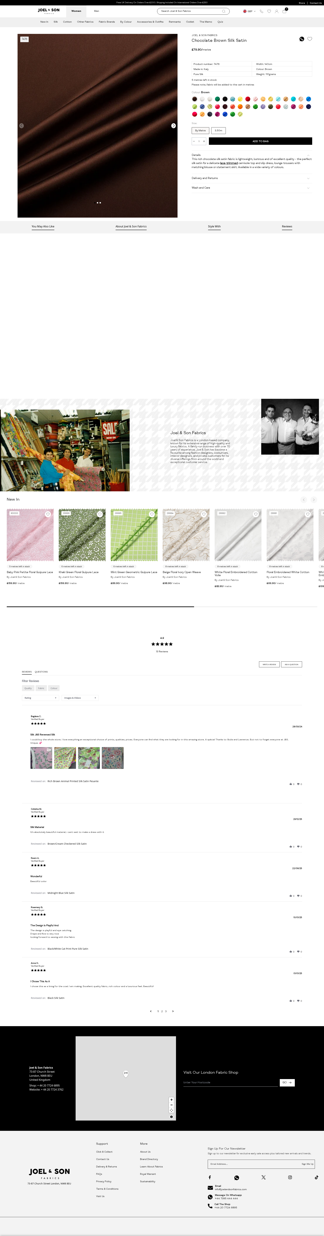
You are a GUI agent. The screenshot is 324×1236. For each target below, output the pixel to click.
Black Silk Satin (56, 998)
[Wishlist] (269, 11)
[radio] (28, 688)
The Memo (205, 22)
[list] (162, 759)
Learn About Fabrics (151, 1167)
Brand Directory (149, 1159)
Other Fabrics (85, 22)
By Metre (200, 131)
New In (44, 22)
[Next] (313, 499)
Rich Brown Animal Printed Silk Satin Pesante (73, 781)
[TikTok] (317, 1177)
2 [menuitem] (162, 1011)
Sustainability (147, 1182)
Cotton (67, 22)
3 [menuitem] (166, 1011)
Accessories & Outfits (150, 22)
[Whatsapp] (236, 1177)
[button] (290, 784)
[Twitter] (264, 1177)
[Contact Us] (261, 11)
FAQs (99, 1174)
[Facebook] (210, 1177)
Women (76, 11)
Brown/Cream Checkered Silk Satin (67, 843)
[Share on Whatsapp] (302, 39)
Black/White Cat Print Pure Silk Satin (68, 948)
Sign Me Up (308, 1164)
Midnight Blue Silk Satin (61, 893)
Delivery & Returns (106, 1167)
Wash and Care (201, 188)
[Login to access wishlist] (309, 39)
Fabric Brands (107, 22)
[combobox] (40, 698)
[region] (126, 1078)
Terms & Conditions (107, 1189)
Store (302, 3)
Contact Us (316, 3)
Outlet (190, 22)
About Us (145, 1152)
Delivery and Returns (205, 178)
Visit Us (100, 1196)
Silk (56, 22)
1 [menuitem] (158, 1011)
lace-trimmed (229, 163)
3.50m (218, 131)
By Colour (126, 22)
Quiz (220, 22)
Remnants (175, 22)
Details (196, 155)
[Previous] (303, 499)
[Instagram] (290, 1177)
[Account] (276, 11)
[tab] (269, 664)
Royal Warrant (148, 1174)
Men (96, 11)
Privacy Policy (103, 1182)
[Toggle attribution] (171, 1117)
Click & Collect (104, 1152)
